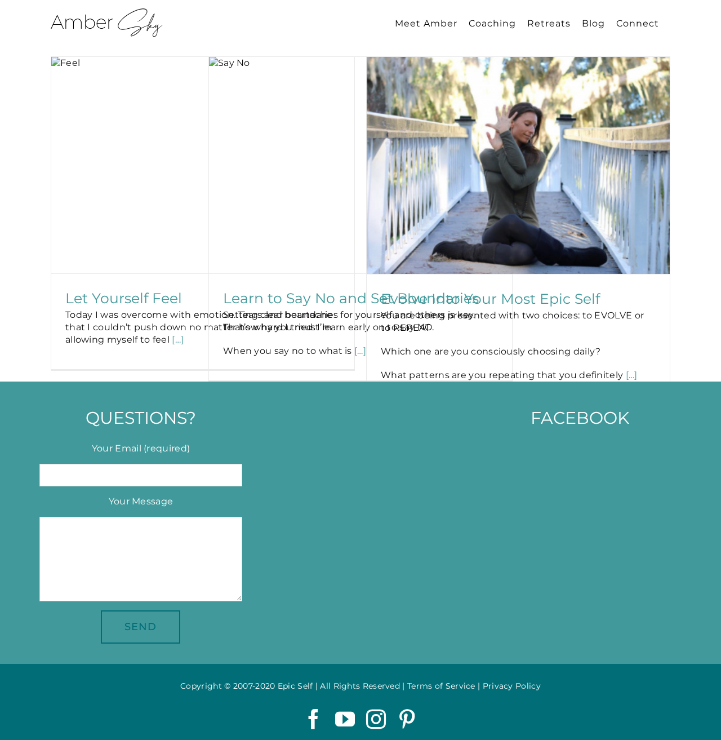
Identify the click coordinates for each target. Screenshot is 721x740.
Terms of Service (441, 686)
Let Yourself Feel (123, 298)
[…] (178, 339)
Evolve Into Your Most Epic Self (490, 298)
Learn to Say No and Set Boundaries (351, 298)
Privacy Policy (512, 686)
